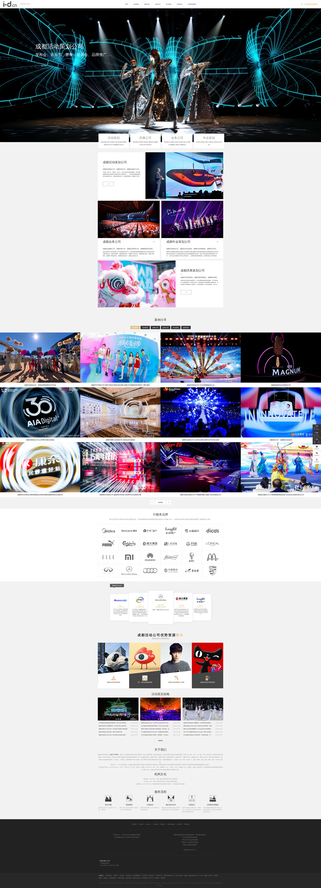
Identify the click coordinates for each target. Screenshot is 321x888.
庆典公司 (147, 4)
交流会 (177, 142)
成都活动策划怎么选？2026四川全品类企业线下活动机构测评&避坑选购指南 (155, 723)
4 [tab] (163, 132)
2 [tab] (159, 132)
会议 (316, 439)
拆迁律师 (157, 878)
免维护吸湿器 (112, 878)
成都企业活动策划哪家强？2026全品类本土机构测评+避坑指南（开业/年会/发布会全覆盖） (198, 729)
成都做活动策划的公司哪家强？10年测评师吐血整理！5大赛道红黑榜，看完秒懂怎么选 (198, 723)
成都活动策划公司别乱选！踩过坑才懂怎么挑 (110, 732)
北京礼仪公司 (151, 875)
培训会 (177, 144)
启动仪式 (146, 142)
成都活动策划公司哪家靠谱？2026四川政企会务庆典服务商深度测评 (113, 726)
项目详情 (35, 66)
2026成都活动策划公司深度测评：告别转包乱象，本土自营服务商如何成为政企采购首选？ (198, 735)
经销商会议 (183, 144)
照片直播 (144, 875)
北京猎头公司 (128, 875)
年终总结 (216, 142)
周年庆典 (135, 142)
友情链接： (101, 875)
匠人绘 (201, 875)
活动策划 (136, 4)
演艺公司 (110, 144)
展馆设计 (116, 875)
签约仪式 (149, 144)
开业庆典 (140, 142)
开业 (314, 434)
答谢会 (317, 429)
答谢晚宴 (115, 144)
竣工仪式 (143, 144)
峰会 (315, 441)
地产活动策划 (110, 142)
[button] (101, 667)
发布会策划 (104, 142)
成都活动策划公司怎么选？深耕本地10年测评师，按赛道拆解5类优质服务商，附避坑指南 (198, 726)
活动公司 (121, 144)
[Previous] (12, 75)
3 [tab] (161, 132)
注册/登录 (179, 824)
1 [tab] (157, 132)
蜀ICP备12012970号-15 (190, 850)
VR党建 (186, 875)
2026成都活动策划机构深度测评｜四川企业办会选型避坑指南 (113, 723)
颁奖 (315, 442)
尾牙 (207, 142)
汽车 (314, 429)
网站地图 (186, 824)
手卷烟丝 (215, 875)
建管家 (210, 875)
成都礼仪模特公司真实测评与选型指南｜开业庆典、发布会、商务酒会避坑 (155, 729)
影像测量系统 (137, 875)
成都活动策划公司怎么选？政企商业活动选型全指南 (112, 735)
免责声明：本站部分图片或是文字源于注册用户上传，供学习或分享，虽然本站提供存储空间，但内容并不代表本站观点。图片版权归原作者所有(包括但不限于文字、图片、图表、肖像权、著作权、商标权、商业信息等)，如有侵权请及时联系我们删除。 (160, 884)
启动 (317, 434)
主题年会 (211, 142)
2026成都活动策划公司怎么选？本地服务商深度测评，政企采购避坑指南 (155, 732)
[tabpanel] (160, 75)
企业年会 (198, 142)
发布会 (181, 142)
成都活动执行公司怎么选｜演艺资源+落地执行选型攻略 (113, 729)
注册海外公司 (159, 875)
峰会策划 (166, 142)
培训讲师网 (145, 878)
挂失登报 (121, 875)
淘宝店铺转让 (108, 875)
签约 (314, 436)
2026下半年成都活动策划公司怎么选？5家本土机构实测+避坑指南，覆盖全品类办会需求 (198, 732)
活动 (316, 426)
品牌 (314, 428)
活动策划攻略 (192, 4)
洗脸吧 (205, 875)
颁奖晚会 (172, 144)
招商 (319, 441)
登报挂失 (105, 878)
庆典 (316, 433)
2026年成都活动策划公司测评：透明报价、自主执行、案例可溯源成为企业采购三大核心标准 (155, 735)
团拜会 (203, 142)
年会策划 (168, 4)
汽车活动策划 (118, 142)
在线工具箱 (128, 878)
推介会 (185, 142)
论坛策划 (172, 142)
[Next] (308, 75)
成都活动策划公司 (168, 875)
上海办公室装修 (178, 875)
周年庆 (317, 436)
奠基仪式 (151, 142)
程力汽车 (151, 878)
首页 (126, 4)
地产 (317, 428)
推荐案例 (135, 327)
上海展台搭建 (120, 878)
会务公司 (157, 4)
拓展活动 (179, 4)
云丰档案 (162, 878)
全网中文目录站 (136, 878)
